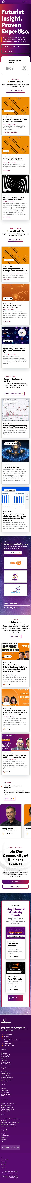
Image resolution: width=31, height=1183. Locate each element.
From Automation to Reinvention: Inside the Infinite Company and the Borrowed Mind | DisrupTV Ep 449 (14, 673)
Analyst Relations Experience (8, 1134)
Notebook (3, 1149)
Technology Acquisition (7, 1087)
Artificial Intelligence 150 (7, 1119)
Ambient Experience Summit (8, 1136)
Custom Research (5, 1085)
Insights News (5, 1143)
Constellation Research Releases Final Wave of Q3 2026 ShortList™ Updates (14, 353)
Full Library (4, 1063)
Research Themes (6, 1072)
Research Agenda (5, 1064)
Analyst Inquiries (5, 1081)
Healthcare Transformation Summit (10, 1132)
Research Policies (6, 1073)
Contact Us (6, 1051)
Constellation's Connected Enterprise (10, 1128)
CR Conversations (11, 608)
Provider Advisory (5, 1083)
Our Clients (6, 1046)
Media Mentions (8, 1047)
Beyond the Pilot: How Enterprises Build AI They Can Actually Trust (14, 763)
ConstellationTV (5, 1100)
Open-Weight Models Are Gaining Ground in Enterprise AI (14, 272)
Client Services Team (9, 1053)
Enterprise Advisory (6, 1090)
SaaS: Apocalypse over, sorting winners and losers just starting (13, 430)
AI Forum (3, 1130)
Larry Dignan (17, 390)
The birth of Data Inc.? (11, 471)
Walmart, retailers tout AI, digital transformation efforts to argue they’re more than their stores (14, 521)
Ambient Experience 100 (7, 1117)
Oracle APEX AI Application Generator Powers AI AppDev (13, 160)
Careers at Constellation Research (12, 1049)
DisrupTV (8, 660)
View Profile (10, 840)
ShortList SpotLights (12, 613)
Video (2, 1151)
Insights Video (5, 1102)
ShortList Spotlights (6, 1104)
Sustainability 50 (5, 1120)
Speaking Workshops (6, 1089)
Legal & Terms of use (9, 1055)
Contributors (4, 1070)
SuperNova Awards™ (6, 1115)
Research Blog (5, 1066)
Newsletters (4, 1147)
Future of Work (8, 680)
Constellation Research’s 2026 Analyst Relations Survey (12, 121)
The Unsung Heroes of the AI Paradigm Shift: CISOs (12, 310)
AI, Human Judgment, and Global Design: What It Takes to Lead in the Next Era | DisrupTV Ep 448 (14, 719)
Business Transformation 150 (8, 1113)
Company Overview (8, 1044)
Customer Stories (5, 1145)
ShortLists (4, 1068)
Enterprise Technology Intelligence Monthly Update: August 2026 (14, 198)
